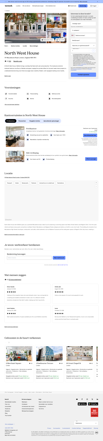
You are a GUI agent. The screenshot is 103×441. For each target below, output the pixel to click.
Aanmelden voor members (46, 404)
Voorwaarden (84, 64)
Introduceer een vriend (28, 406)
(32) (10, 61)
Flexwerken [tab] (22, 121)
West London (32, 392)
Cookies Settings (76, 428)
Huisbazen (24, 404)
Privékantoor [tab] (11, 121)
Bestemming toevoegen (16, 254)
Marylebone (39, 392)
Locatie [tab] (25, 46)
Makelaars (24, 402)
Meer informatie (83, 1)
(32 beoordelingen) (15, 279)
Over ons (7, 404)
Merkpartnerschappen (28, 411)
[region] (51, 200)
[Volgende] (7, 1)
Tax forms (41, 408)
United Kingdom (18, 392)
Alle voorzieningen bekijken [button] (12, 104)
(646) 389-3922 (9, 428)
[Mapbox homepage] (8, 220)
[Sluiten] (97, 2)
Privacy (49, 428)
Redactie (7, 411)
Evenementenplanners (28, 408)
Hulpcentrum (42, 406)
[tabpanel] (36, 28)
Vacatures (7, 408)
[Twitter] (92, 399)
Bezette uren (17, 61)
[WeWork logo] (8, 5)
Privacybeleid (80, 65)
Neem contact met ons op (46, 402)
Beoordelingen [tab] (34, 46)
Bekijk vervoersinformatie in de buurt (14, 234)
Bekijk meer (8, 76)
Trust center (8, 415)
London (25, 392)
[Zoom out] (96, 186)
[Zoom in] (96, 182)
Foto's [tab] (6, 46)
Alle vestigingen (9, 392)
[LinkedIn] (97, 399)
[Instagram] (87, 399)
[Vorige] (5, 1)
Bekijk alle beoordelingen (11, 326)
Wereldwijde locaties (10, 402)
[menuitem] (18, 6)
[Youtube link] (77, 399)
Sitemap (96, 428)
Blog (6, 413)
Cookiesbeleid (66, 428)
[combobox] (73, 35)
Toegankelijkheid (87, 428)
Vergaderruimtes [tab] (34, 121)
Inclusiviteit (8, 406)
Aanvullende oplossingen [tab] (51, 121)
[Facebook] (82, 399)
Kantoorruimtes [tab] (15, 46)
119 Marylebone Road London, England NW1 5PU (17, 177)
